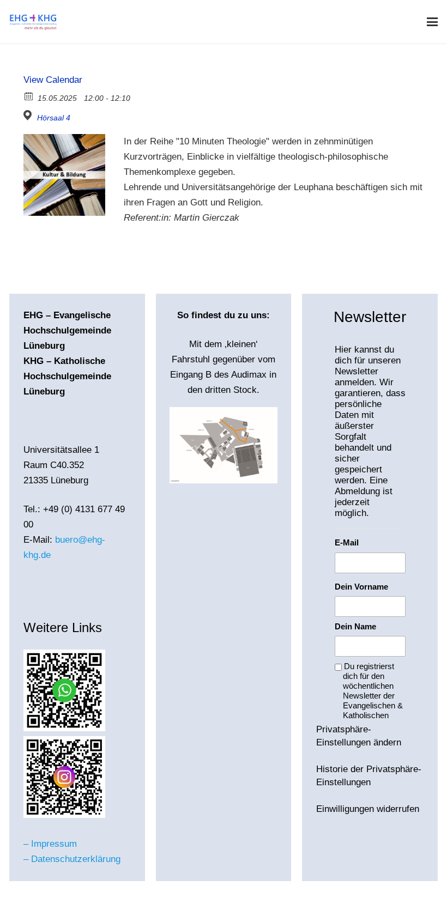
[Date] (29, 95)
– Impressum (50, 844)
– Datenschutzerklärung (71, 859)
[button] (432, 21)
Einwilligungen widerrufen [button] (367, 809)
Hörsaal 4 (53, 117)
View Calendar (52, 80)
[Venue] (29, 115)
